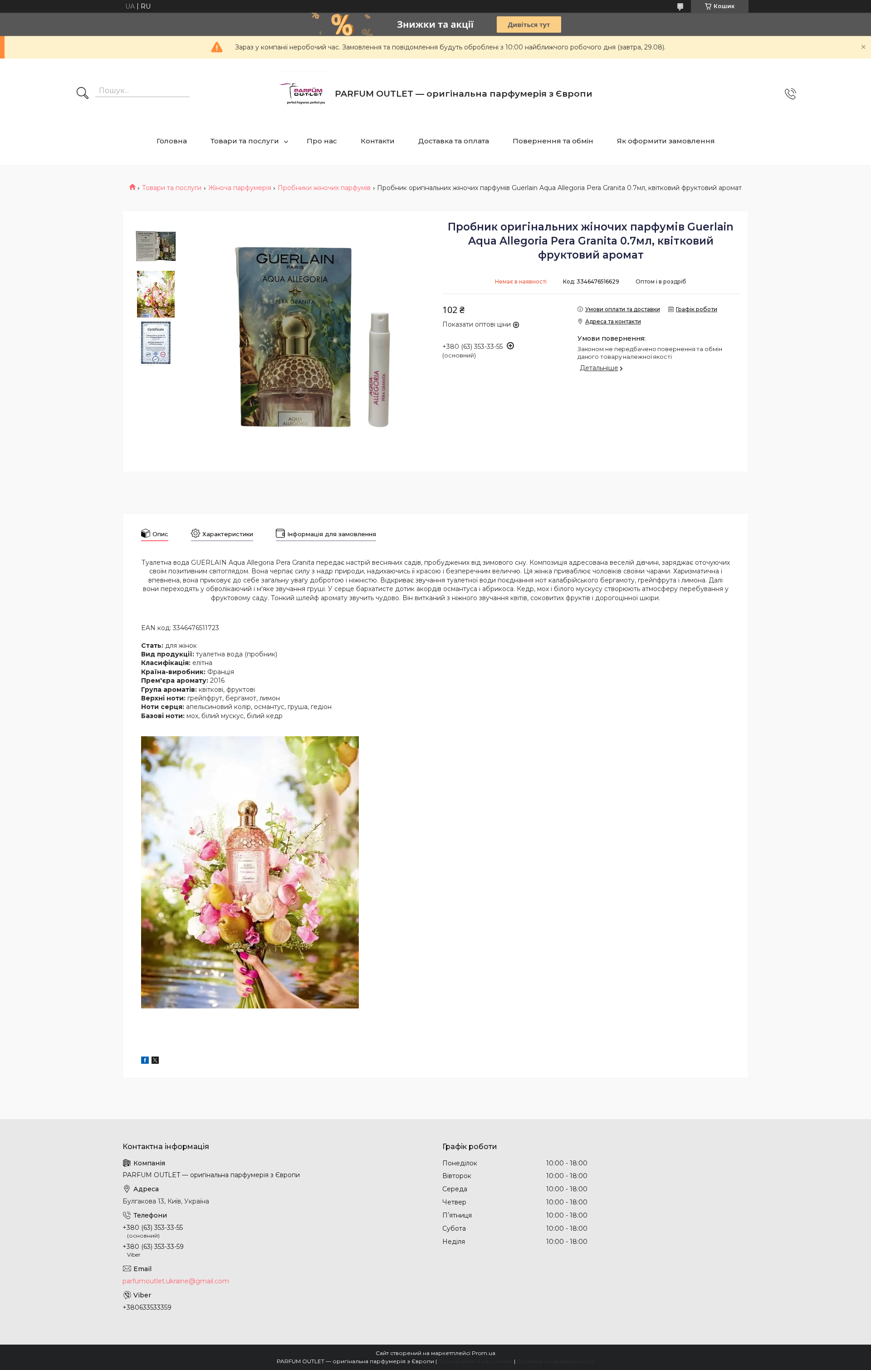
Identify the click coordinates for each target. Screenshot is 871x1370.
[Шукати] (83, 94)
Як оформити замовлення (666, 141)
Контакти (378, 141)
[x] (155, 1061)
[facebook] (145, 1061)
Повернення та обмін (553, 141)
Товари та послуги (244, 141)
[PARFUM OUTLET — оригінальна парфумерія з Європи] (303, 93)
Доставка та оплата (453, 141)
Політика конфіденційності (555, 1361)
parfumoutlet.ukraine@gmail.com (175, 1281)
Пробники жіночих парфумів (324, 188)
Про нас (322, 141)
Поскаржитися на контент (475, 1361)
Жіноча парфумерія (239, 188)
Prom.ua (483, 1353)
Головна (172, 141)
